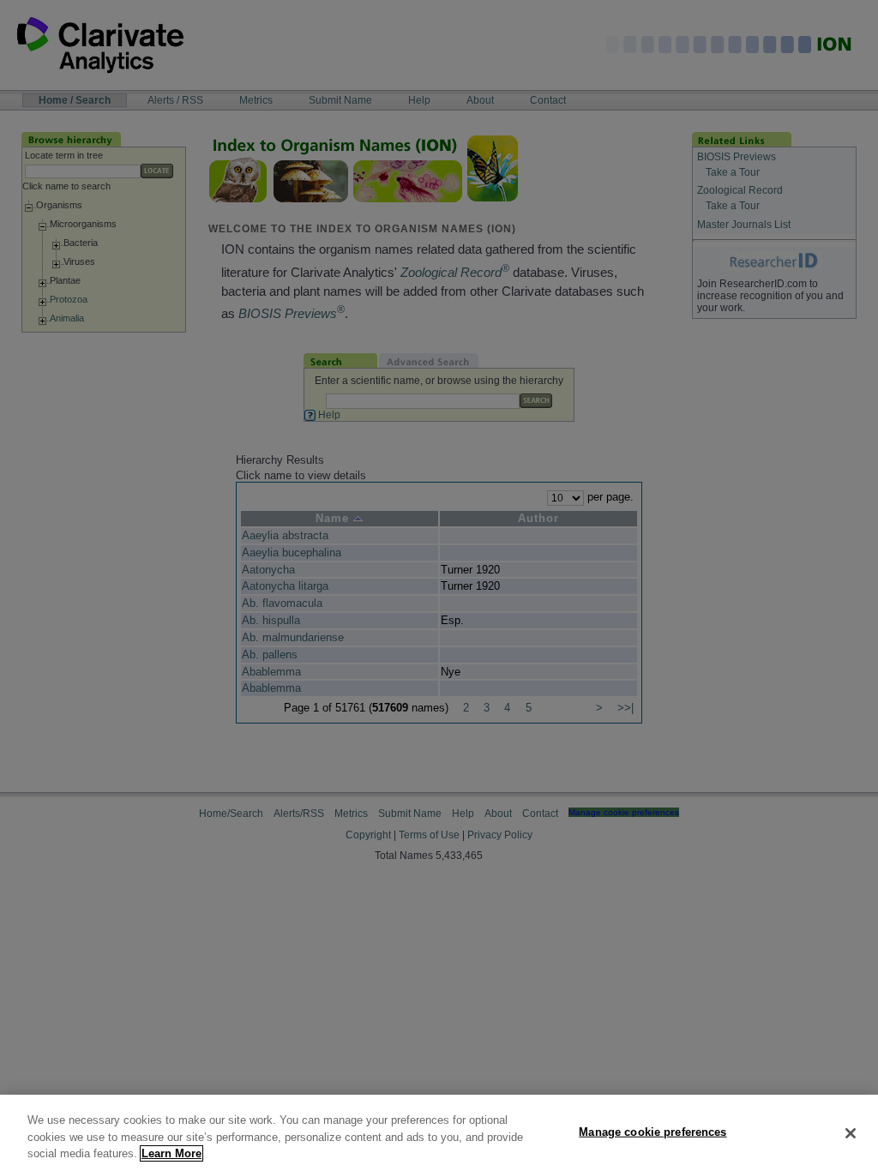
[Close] (850, 1133)
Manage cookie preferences (652, 1131)
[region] (439, 1133)
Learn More (171, 1153)
